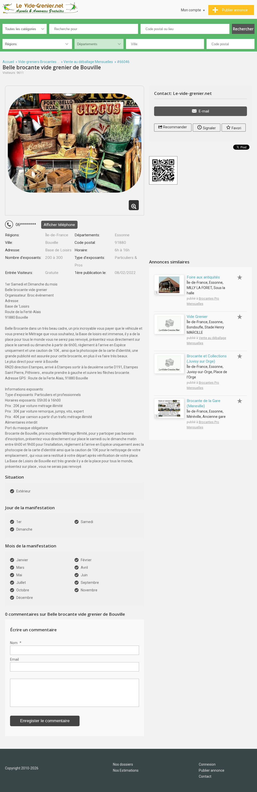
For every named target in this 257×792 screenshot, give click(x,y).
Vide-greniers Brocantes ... (38, 62)
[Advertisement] (200, 222)
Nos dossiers (123, 764)
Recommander (174, 127)
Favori (236, 128)
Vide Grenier (197, 316)
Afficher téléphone (59, 224)
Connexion (207, 764)
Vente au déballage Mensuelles (88, 62)
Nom (15, 643)
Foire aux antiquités (203, 277)
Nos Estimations (126, 770)
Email (14, 659)
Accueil (8, 62)
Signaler (209, 128)
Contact (205, 776)
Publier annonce (211, 770)
